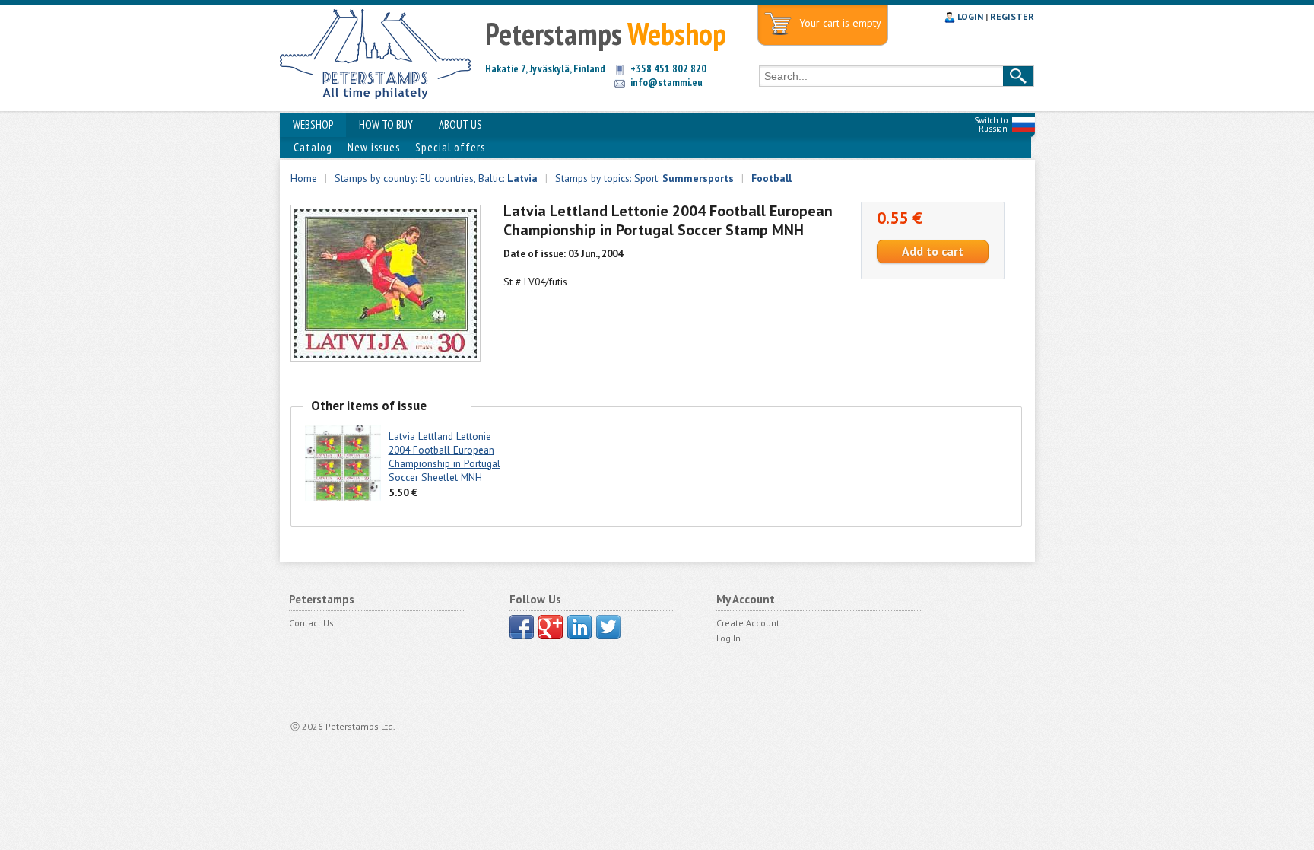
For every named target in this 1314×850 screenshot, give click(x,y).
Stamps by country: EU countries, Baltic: (436, 178)
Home (303, 178)
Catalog (313, 147)
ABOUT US (460, 124)
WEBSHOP (313, 124)
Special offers (450, 147)
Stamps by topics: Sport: (644, 178)
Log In (728, 638)
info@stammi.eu (666, 82)
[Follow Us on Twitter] (608, 627)
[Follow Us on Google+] (550, 627)
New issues (374, 147)
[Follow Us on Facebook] (521, 627)
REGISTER (1012, 16)
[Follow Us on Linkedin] (579, 627)
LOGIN (970, 16)
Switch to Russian (991, 124)
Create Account (747, 623)
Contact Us (311, 623)
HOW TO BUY (386, 124)
